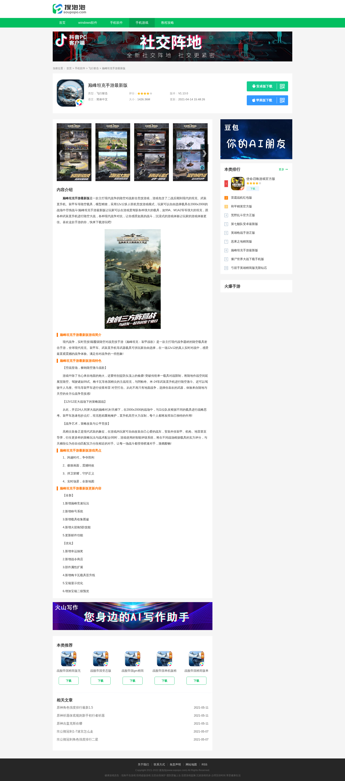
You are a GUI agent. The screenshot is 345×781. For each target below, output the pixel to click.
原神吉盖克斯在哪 (69, 723)
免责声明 (175, 764)
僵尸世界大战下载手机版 (247, 259)
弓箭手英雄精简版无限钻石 (249, 267)
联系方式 (159, 764)
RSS (204, 764)
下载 (252, 188)
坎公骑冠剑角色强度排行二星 (77, 739)
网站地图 (191, 764)
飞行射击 (93, 68)
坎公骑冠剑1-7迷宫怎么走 (75, 731)
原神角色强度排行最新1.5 (75, 707)
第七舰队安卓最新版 (244, 224)
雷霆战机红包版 (241, 197)
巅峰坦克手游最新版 (244, 250)
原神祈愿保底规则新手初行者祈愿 (81, 715)
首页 (62, 22)
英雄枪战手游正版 (243, 232)
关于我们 (143, 764)
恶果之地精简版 (241, 241)
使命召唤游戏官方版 (260, 178)
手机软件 (80, 68)
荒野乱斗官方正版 (243, 215)
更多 (282, 169)
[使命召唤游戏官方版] (237, 183)
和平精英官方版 (241, 206)
